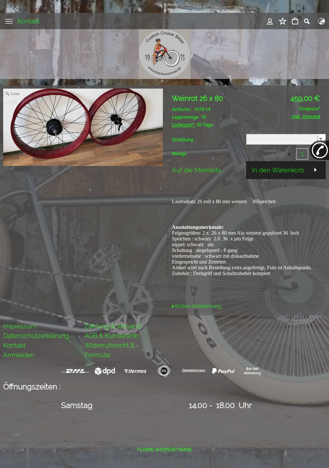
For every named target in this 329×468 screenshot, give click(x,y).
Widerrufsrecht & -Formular (111, 350)
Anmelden (18, 355)
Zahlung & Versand (112, 326)
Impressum (19, 326)
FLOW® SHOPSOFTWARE (164, 450)
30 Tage (192, 125)
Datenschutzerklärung (36, 336)
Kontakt (28, 21)
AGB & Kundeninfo (111, 336)
